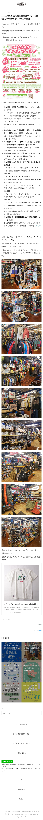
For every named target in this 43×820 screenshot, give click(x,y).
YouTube (21, 799)
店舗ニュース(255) (6, 619)
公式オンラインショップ (21, 743)
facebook (21, 780)
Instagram (21, 789)
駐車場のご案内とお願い (21, 734)
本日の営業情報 (21, 724)
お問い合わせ (21, 753)
